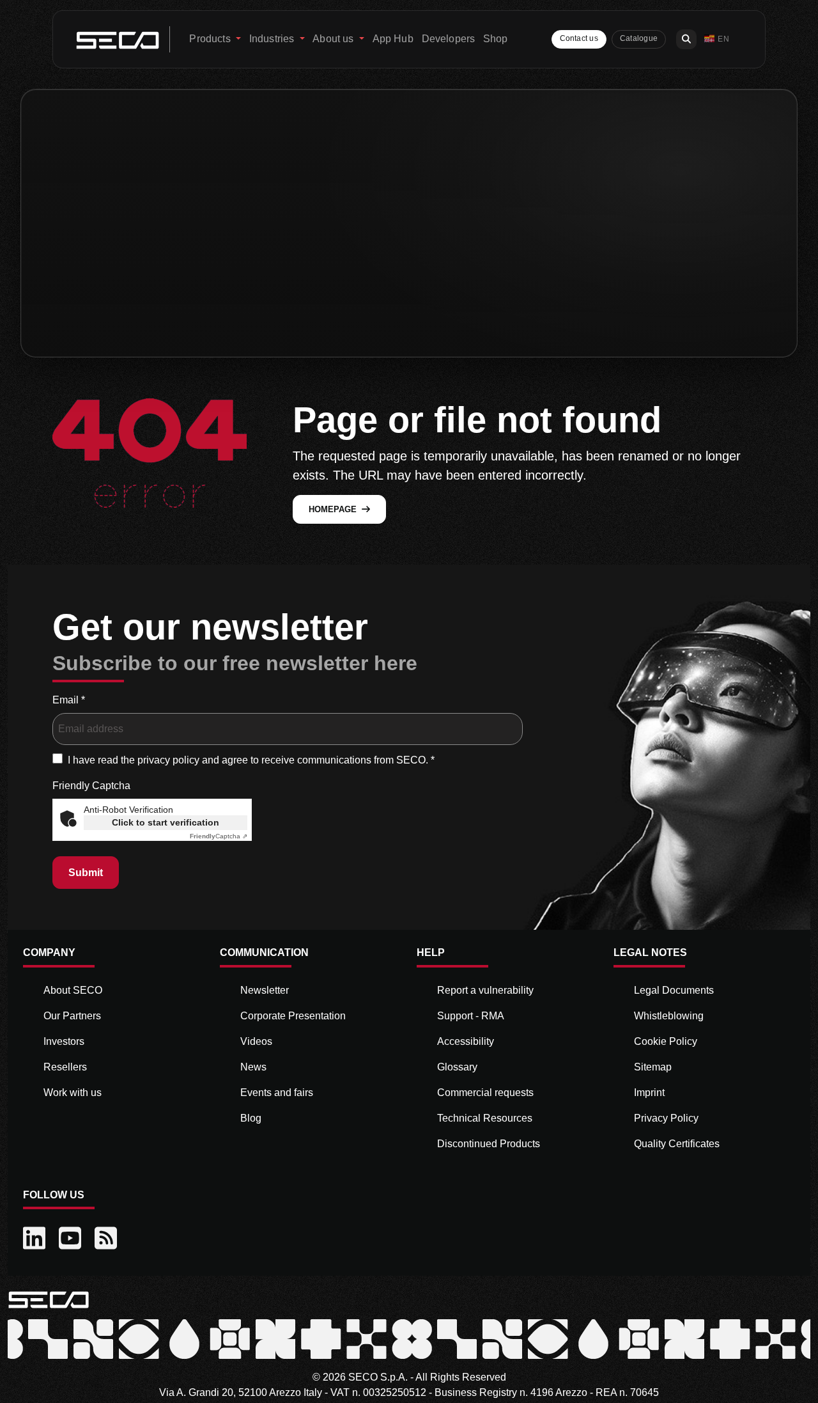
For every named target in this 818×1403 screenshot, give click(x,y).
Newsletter (264, 990)
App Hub (393, 38)
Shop (495, 38)
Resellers (65, 1067)
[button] (717, 39)
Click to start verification (165, 822)
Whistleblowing (669, 1015)
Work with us (72, 1092)
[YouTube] (71, 1239)
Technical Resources (484, 1118)
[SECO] (48, 1299)
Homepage (333, 509)
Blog (250, 1118)
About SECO (72, 990)
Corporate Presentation (293, 1015)
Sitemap (653, 1067)
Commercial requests (485, 1092)
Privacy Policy (666, 1118)
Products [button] (211, 38)
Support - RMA (470, 1015)
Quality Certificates (677, 1143)
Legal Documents (674, 990)
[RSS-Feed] (107, 1239)
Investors (63, 1041)
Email (68, 699)
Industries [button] (273, 38)
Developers (448, 38)
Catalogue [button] (639, 38)
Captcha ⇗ (218, 836)
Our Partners (72, 1015)
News (253, 1067)
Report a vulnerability (485, 990)
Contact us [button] (579, 38)
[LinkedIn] (36, 1239)
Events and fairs (276, 1092)
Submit (85, 872)
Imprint (649, 1092)
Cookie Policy (665, 1041)
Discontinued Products (488, 1143)
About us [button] (334, 38)
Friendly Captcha (91, 785)
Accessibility (465, 1041)
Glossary (457, 1067)
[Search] (686, 39)
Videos (256, 1041)
